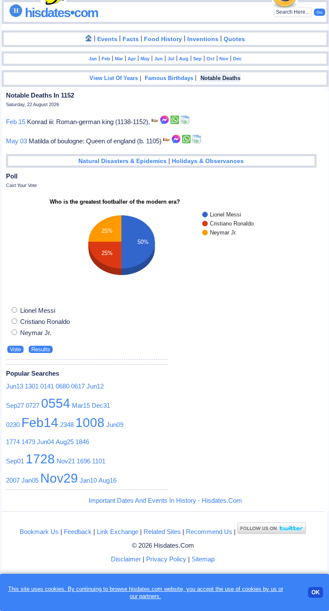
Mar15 (81, 405)
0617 (78, 386)
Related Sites (162, 531)
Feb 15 (15, 121)
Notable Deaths (220, 78)
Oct (210, 58)
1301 (32, 386)
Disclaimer (126, 559)
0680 (62, 386)
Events (107, 39)
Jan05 (30, 480)
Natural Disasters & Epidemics (122, 161)
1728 (40, 459)
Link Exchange (117, 531)
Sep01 (15, 461)
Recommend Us (209, 531)
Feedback (78, 531)
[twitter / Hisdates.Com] (271, 531)
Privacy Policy (166, 559)
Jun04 (45, 441)
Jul (170, 58)
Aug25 (65, 441)
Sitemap (203, 559)
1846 (82, 441)
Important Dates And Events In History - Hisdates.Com (165, 500)
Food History (163, 39)
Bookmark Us (39, 531)
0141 (47, 386)
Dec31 (101, 405)
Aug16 (108, 480)
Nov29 (59, 478)
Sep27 (15, 405)
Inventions (202, 39)
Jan (93, 58)
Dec (237, 58)
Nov (223, 58)
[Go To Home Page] (88, 38)
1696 (83, 461)
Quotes (234, 39)
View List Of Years (114, 78)
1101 (98, 461)
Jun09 (114, 424)
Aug (183, 58)
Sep (197, 58)
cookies (251, 589)
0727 (32, 405)
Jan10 (88, 480)
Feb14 (39, 422)
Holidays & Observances (208, 161)
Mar (119, 58)
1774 (13, 441)
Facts (131, 39)
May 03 (16, 141)
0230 (13, 424)
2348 (67, 424)
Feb (106, 58)
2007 (13, 480)
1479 (28, 441)
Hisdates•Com (60, 13)
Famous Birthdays (169, 78)
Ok (315, 592)
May (145, 58)
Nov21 (66, 461)
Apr (132, 58)
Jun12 (95, 386)
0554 (55, 403)
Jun (158, 58)
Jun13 (14, 386)
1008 (90, 422)
